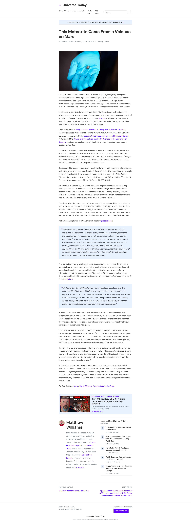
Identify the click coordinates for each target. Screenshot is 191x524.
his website (79, 467)
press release (106, 221)
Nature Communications (103, 386)
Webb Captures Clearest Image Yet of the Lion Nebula (118, 458)
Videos (66, 11)
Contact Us (90, 516)
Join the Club (89, 12)
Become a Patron (121, 511)
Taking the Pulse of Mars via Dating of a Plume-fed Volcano (100, 130)
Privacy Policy (100, 516)
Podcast (73, 11)
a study (102, 118)
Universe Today (75, 5)
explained (69, 279)
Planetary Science (103, 41)
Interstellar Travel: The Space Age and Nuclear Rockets (117, 449)
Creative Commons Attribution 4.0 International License (103, 519)
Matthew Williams (67, 41)
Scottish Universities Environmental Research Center (106, 136)
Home (61, 11)
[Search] (130, 12)
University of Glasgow (83, 386)
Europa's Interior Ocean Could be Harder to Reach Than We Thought (119, 468)
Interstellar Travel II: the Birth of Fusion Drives (118, 428)
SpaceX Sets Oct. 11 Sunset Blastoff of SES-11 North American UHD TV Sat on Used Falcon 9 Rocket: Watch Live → (116, 493)
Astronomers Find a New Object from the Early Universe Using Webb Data (118, 438)
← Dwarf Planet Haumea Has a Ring (74, 491)
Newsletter (81, 11)
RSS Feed (96, 12)
